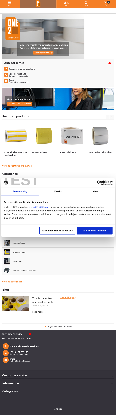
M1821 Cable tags (40, 152)
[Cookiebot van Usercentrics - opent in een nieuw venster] (99, 182)
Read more (38, 311)
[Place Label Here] (72, 136)
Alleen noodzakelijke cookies (57, 230)
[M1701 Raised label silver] (100, 136)
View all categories (12, 281)
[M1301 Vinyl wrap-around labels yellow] (15, 136)
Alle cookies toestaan (94, 230)
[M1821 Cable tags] (44, 136)
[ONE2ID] (38, 4)
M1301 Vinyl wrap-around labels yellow (15, 153)
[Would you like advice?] (58, 99)
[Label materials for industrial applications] (43, 36)
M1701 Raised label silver (100, 152)
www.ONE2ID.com (39, 207)
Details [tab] (58, 191)
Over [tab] (95, 191)
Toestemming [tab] (20, 191)
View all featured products (16, 165)
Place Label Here (68, 152)
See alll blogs (67, 297)
